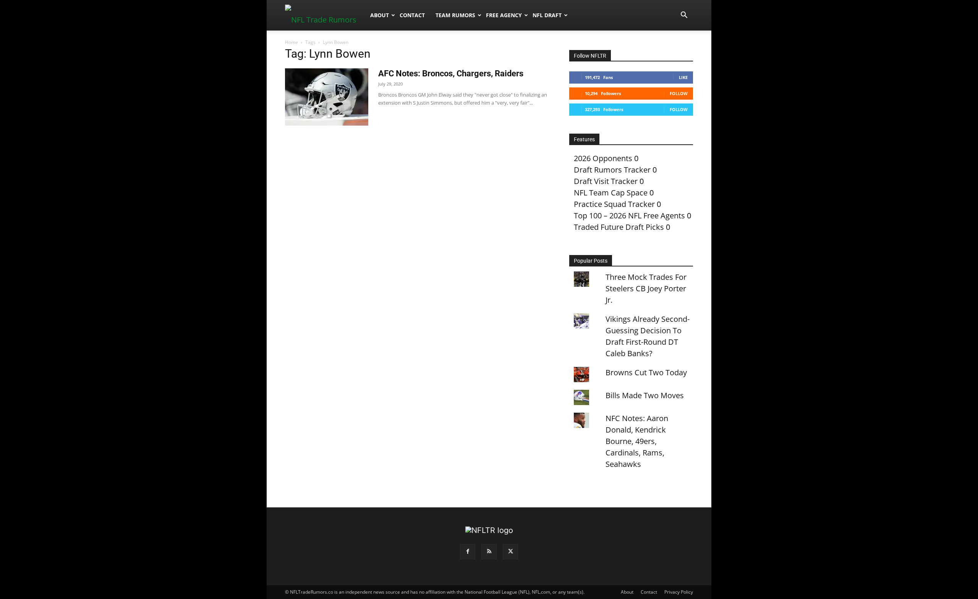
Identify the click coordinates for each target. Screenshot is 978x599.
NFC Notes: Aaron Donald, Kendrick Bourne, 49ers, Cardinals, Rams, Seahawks (637, 441)
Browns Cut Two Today (646, 372)
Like (683, 77)
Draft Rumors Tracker (612, 170)
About (379, 15)
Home (291, 42)
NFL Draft (547, 15)
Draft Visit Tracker (606, 181)
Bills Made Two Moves (645, 395)
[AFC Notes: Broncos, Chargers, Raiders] (326, 97)
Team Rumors (455, 15)
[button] (684, 15)
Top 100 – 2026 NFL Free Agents (629, 215)
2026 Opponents (603, 158)
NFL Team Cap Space (611, 192)
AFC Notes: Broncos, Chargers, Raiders (450, 73)
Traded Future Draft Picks (619, 227)
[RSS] (489, 551)
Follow (679, 93)
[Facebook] (467, 551)
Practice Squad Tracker (614, 204)
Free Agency (504, 15)
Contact (412, 15)
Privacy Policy (678, 592)
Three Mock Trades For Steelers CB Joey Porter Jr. (646, 288)
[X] (510, 551)
